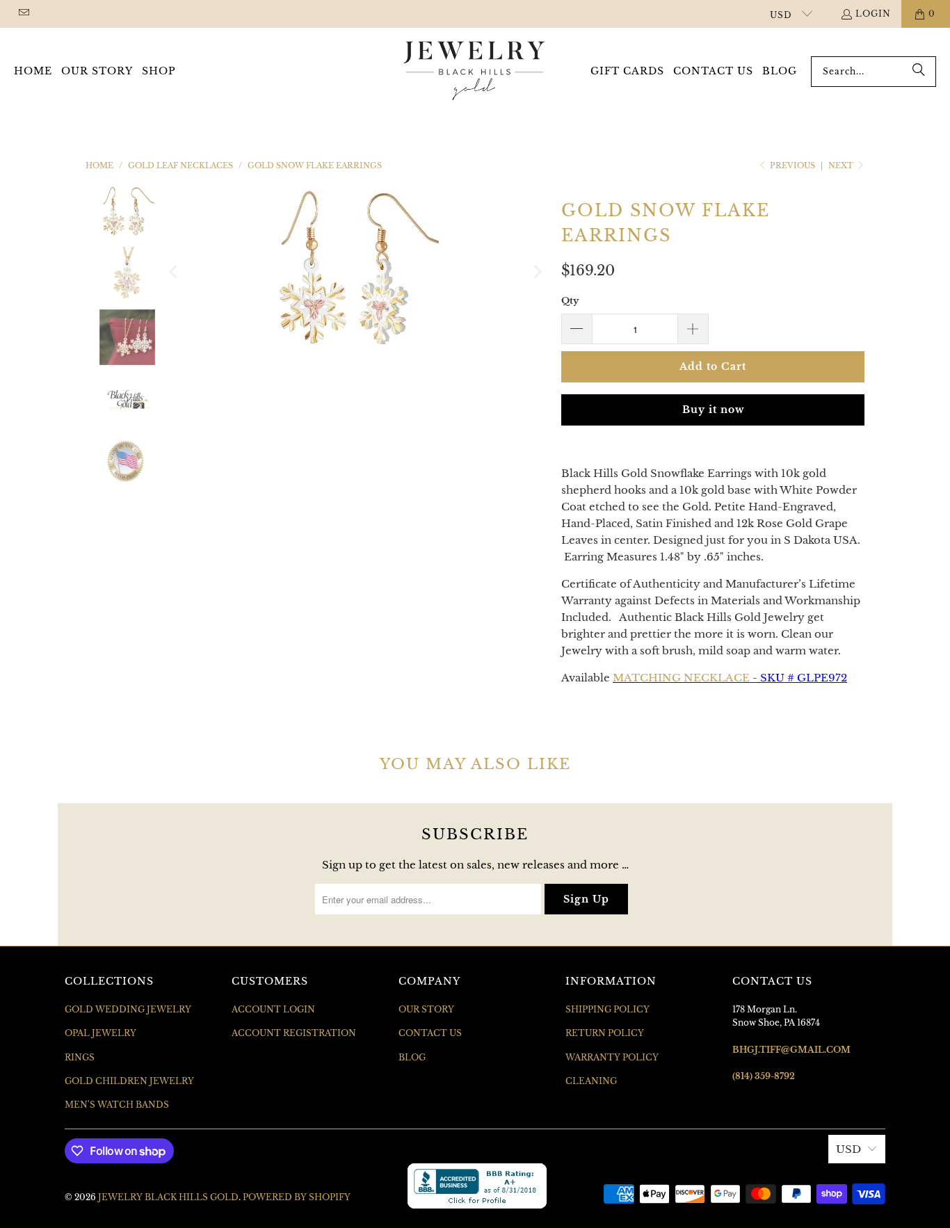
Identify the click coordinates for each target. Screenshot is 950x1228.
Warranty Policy (612, 1057)
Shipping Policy (607, 1009)
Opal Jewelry (100, 1033)
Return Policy (604, 1033)
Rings (80, 1057)
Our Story (426, 1009)
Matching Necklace (681, 677)
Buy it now (713, 409)
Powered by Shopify (297, 1197)
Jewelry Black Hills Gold (168, 1197)
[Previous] (174, 272)
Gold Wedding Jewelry (128, 1009)
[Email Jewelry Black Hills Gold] (23, 13)
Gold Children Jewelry (129, 1081)
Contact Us (430, 1033)
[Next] (537, 272)
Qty (570, 301)
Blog (412, 1057)
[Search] (918, 71)
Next (841, 165)
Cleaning (591, 1081)
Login (873, 13)
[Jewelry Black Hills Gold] (474, 71)
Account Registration (294, 1033)
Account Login (273, 1009)
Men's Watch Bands (117, 1104)
